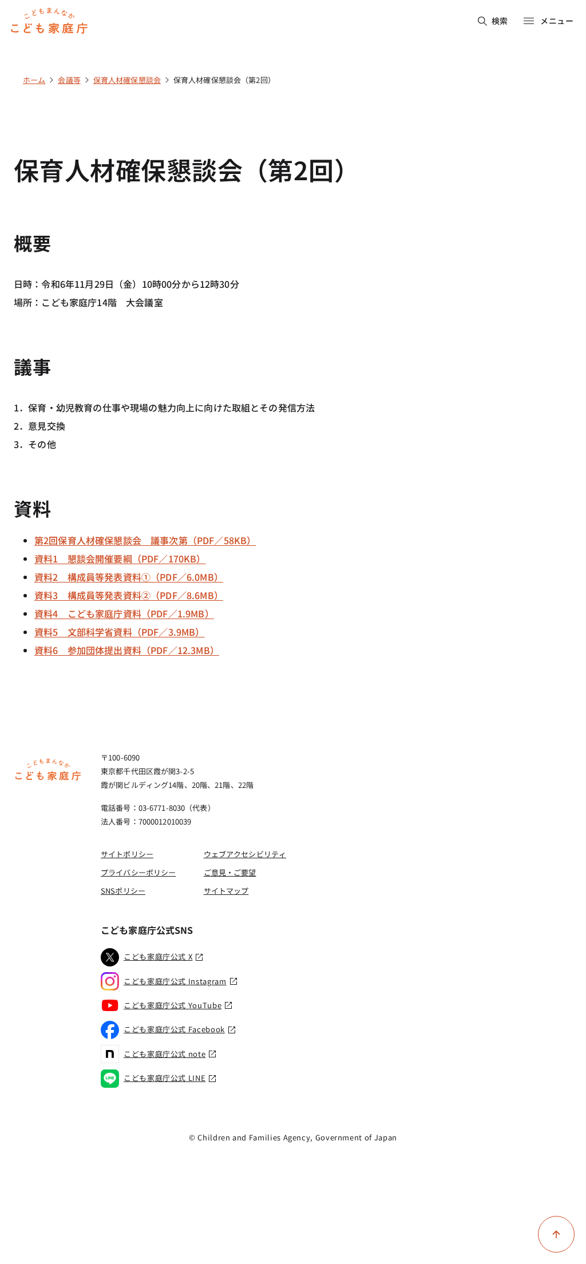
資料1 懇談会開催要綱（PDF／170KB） (120, 558)
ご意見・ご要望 (230, 872)
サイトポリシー (127, 854)
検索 (500, 20)
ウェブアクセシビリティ (245, 854)
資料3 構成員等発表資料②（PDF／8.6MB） (128, 595)
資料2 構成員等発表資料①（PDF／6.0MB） (128, 577)
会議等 (69, 79)
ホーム (34, 79)
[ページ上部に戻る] (556, 1234)
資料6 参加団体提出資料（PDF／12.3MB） (126, 650)
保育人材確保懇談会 (127, 79)
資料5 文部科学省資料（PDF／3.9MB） (119, 632)
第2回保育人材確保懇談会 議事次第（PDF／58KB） (145, 540)
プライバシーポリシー (138, 872)
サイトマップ (226, 890)
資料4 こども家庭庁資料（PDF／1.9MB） (124, 613)
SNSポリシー (123, 890)
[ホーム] (48, 779)
